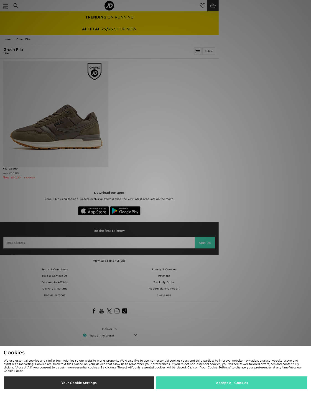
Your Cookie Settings (79, 383)
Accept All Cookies (232, 383)
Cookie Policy (13, 371)
